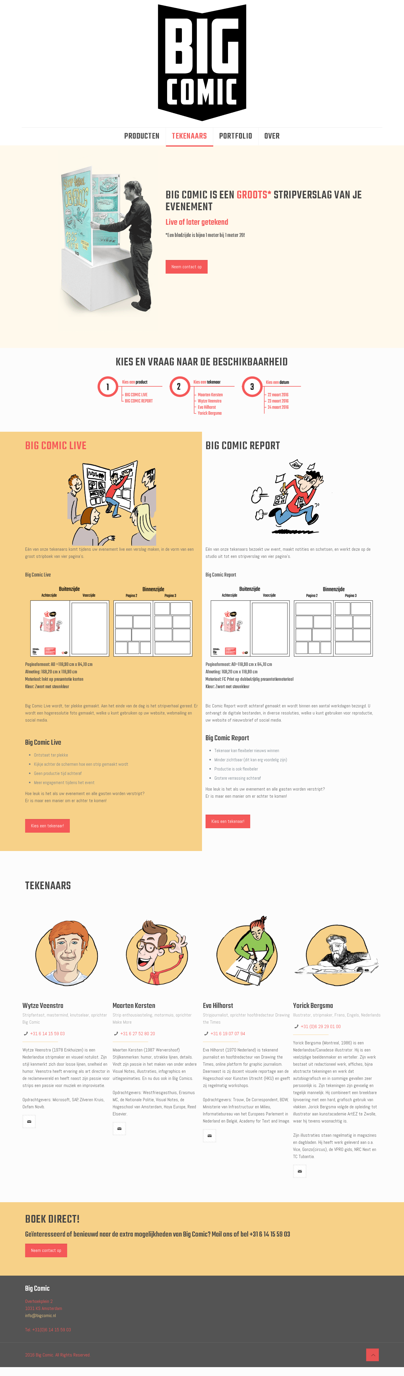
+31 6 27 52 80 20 (137, 1033)
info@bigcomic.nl (40, 1315)
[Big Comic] (202, 63)
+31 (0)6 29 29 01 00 (321, 1026)
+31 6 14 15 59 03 (47, 1033)
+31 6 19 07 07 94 (228, 1033)
